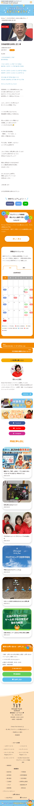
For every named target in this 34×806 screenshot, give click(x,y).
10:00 (5, 320)
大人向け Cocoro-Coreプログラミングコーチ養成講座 (23, 760)
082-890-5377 (17, 668)
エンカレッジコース (9, 757)
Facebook (10, 203)
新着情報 (9, 788)
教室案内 (16, 768)
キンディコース (23, 749)
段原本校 (9, 772)
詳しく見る (17, 239)
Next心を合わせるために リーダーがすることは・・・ (16, 345)
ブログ (9, 784)
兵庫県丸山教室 (23, 781)
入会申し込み (17, 679)
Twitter (18, 203)
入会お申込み (9, 797)
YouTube (18, 428)
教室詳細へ (26, 394)
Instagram (18, 433)
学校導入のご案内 (17, 732)
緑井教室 (9, 775)
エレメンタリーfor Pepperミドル (23, 753)
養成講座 (17, 735)
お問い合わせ (16, 794)
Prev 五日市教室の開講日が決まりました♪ (21, 350)
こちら (16, 659)
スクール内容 (16, 742)
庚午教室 (9, 778)
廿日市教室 (23, 778)
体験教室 (17, 674)
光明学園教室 (23, 775)
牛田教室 (23, 772)
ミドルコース (23, 746)
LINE (25, 203)
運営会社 (23, 788)
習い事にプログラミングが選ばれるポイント (17, 729)
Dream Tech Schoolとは (17, 726)
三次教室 (9, 781)
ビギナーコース (9, 746)
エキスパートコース (9, 749)
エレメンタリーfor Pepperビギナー (9, 753)
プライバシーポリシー (9, 791)
